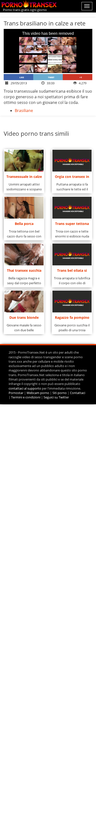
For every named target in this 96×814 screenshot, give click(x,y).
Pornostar (16, 393)
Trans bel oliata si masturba (72, 272)
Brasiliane (24, 110)
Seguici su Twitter (56, 397)
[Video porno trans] (30, 4)
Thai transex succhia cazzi (24, 272)
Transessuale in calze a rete (24, 178)
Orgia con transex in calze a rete (72, 178)
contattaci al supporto (25, 388)
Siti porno (59, 393)
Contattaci (77, 393)
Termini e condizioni (25, 397)
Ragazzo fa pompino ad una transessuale (72, 319)
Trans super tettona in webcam (72, 225)
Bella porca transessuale (24, 225)
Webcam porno (38, 393)
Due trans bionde (24, 317)
